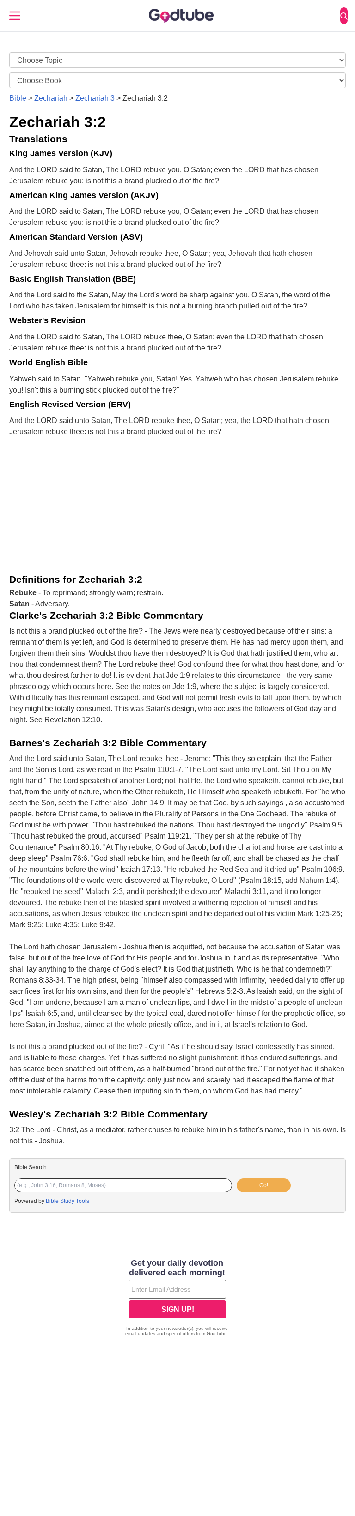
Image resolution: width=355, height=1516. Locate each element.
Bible (17, 98)
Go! (263, 1185)
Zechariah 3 (95, 98)
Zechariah (50, 98)
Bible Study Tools (67, 1201)
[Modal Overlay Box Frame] (177, 1298)
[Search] (344, 15)
